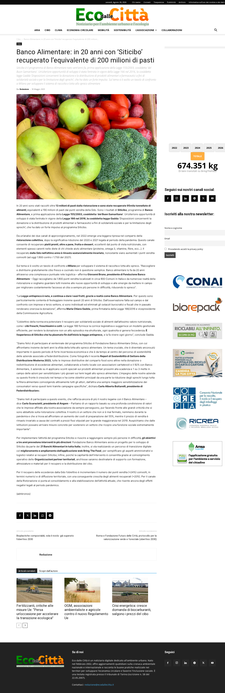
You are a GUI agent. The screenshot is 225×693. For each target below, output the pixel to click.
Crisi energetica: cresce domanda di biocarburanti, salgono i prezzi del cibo (131, 610)
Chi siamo (136, 2)
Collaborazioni (172, 30)
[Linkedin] (35, 515)
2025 (209, 147)
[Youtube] (212, 198)
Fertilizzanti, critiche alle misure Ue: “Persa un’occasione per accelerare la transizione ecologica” (37, 612)
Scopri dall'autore (48, 571)
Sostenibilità (122, 30)
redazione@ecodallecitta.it (99, 684)
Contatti (147, 2)
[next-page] (25, 625)
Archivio (182, 2)
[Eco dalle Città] (112, 15)
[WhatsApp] (42, 515)
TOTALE (197, 156)
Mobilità (103, 30)
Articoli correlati (26, 571)
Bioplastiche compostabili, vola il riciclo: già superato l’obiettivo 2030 (45, 537)
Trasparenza (159, 2)
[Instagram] (176, 198)
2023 (186, 147)
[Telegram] (50, 515)
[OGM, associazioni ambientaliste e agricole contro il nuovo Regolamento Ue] (86, 590)
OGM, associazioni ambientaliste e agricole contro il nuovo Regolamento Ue (86, 612)
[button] (216, 30)
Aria (37, 30)
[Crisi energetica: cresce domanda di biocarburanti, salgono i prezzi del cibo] (134, 590)
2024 (197, 147)
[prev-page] (18, 625)
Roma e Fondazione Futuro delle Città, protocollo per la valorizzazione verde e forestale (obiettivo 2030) (126, 537)
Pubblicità (171, 2)
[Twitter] (203, 198)
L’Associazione (145, 30)
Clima (58, 30)
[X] (27, 515)
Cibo (47, 30)
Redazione (24, 89)
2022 (174, 147)
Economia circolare (80, 30)
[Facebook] (19, 515)
